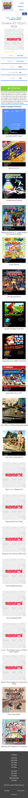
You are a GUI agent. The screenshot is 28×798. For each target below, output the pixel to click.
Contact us (14, 794)
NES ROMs (20, 55)
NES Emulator (20, 61)
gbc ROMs (14, 771)
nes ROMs (14, 773)
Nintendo (19, 17)
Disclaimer (7, 790)
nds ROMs (14, 762)
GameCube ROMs (14, 778)
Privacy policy (21, 790)
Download (14, 88)
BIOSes (21, 10)
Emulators (21, 6)
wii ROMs (14, 780)
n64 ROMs (14, 765)
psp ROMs (14, 767)
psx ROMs (14, 775)
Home (8, 17)
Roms (13, 17)
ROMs (22, 3)
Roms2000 (11, 785)
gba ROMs (14, 758)
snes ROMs (14, 760)
